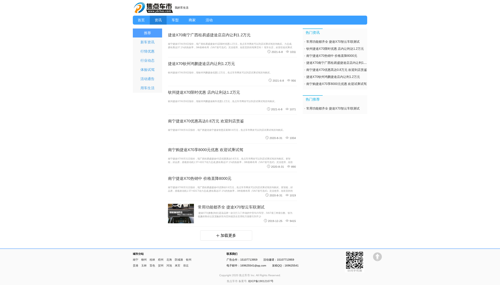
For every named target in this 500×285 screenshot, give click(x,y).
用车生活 (147, 88)
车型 (175, 20)
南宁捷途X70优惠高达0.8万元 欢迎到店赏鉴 (336, 69)
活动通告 (147, 79)
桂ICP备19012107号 (260, 281)
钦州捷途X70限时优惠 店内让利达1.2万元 (335, 48)
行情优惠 (147, 51)
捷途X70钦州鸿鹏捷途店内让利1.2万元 (333, 76)
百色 (152, 265)
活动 (209, 20)
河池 (169, 265)
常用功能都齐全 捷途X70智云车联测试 (231, 207)
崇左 (186, 265)
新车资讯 (147, 42)
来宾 (177, 265)
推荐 (147, 33)
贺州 (160, 265)
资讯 (158, 20)
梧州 (160, 259)
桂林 (152, 259)
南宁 (135, 259)
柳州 (144, 259)
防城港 (179, 259)
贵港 (135, 265)
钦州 (188, 259)
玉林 (144, 265)
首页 (141, 20)
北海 (169, 259)
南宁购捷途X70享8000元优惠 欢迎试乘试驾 (336, 84)
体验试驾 (147, 70)
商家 (192, 20)
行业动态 (147, 60)
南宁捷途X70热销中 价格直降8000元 (331, 55)
